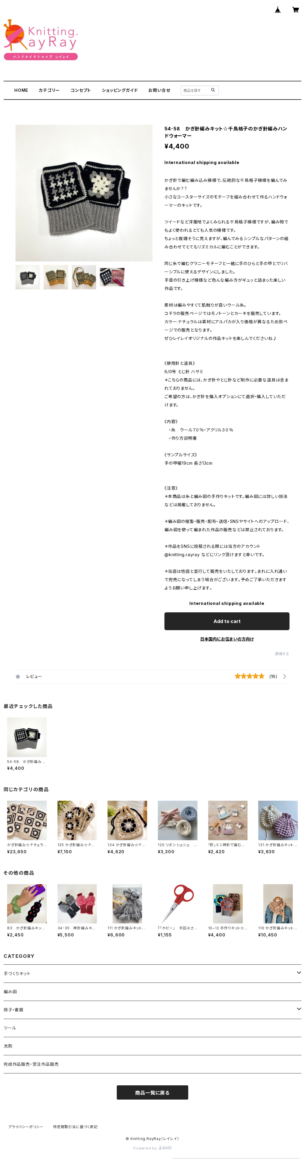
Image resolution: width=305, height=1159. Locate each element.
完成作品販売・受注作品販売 (31, 1064)
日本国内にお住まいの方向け (227, 638)
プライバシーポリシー (25, 1127)
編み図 (10, 991)
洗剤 (8, 1045)
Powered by (145, 1148)
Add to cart (227, 621)
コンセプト (81, 90)
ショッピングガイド (120, 90)
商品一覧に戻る (152, 1093)
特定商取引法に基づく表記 (75, 1127)
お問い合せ (159, 90)
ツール (10, 1027)
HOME (21, 90)
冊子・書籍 (14, 1009)
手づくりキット (17, 973)
